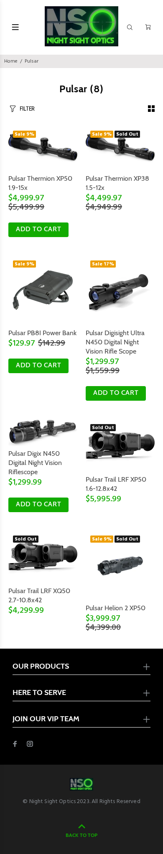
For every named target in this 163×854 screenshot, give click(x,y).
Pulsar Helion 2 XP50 (115, 608)
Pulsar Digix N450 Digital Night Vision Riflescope (35, 463)
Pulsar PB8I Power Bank (42, 333)
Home (11, 61)
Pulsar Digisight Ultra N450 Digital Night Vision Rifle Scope (115, 342)
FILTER (27, 108)
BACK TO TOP (81, 835)
